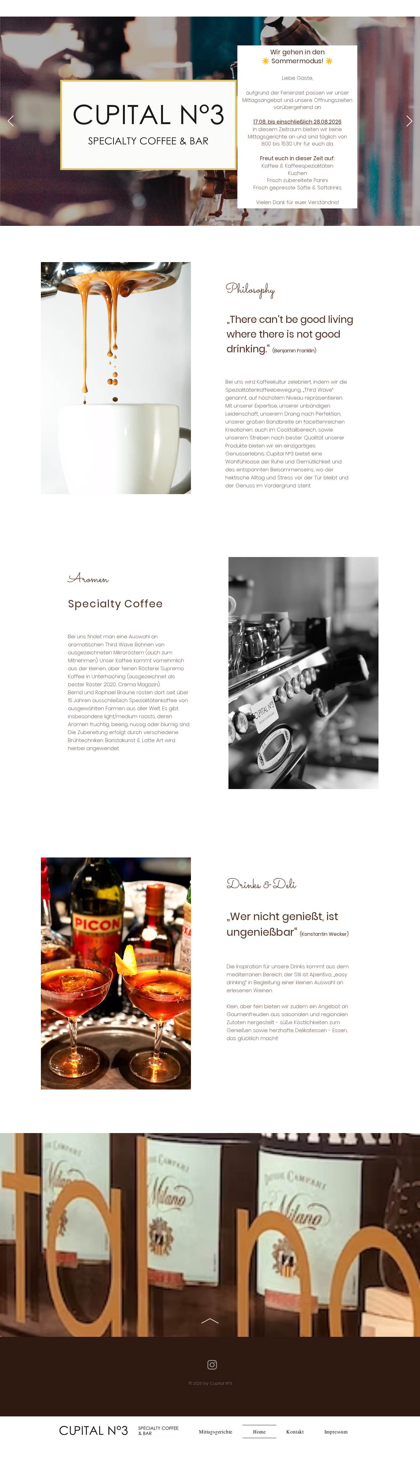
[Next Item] (409, 121)
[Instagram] (212, 1364)
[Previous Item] (10, 121)
